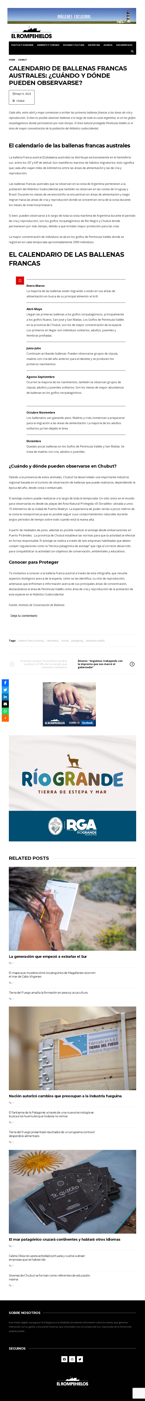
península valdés (95, 640)
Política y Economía (22, 45)
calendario (52, 640)
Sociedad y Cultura (73, 45)
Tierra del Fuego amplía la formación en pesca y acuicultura (48, 992)
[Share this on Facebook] (5, 682)
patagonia (77, 640)
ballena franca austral (31, 640)
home (64, 640)
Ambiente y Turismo (48, 45)
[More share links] (5, 718)
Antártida (94, 45)
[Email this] (5, 704)
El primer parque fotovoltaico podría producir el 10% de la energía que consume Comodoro (44, 664)
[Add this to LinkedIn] (5, 696)
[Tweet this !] (5, 689)
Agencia (108, 45)
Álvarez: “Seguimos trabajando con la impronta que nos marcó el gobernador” (100, 664)
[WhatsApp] (5, 711)
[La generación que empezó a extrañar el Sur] (72, 909)
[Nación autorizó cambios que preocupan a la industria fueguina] (72, 1048)
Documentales (124, 45)
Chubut (20, 100)
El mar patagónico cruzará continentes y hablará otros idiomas (64, 1239)
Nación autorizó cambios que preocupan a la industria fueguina (65, 1096)
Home (12, 59)
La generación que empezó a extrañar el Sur (48, 956)
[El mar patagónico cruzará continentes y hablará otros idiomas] (72, 1192)
